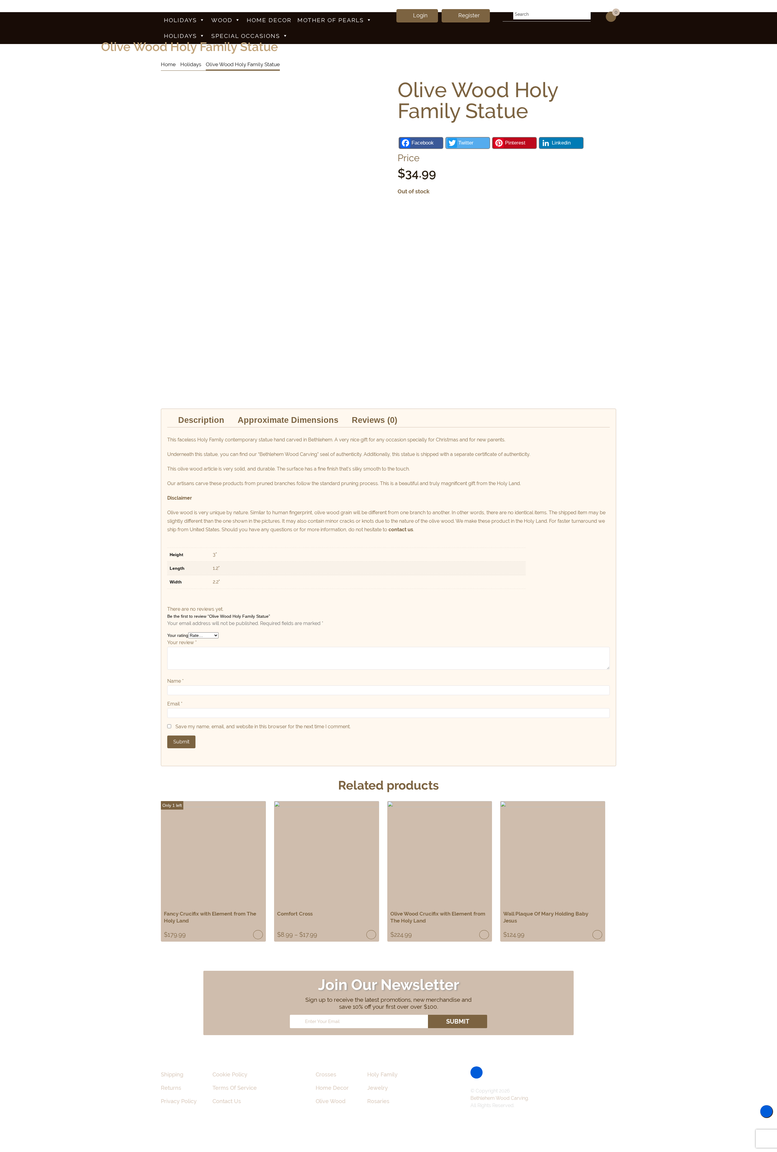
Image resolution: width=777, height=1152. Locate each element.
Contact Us (226, 1101)
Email (174, 704)
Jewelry (377, 1088)
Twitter (465, 143)
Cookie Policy (229, 1074)
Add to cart (258, 934)
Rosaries (378, 1101)
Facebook (423, 143)
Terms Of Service (234, 1088)
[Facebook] (476, 1072)
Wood (221, 20)
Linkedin (561, 143)
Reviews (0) (374, 420)
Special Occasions (245, 35)
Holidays (180, 20)
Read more (597, 934)
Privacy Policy (179, 1101)
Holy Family (382, 1074)
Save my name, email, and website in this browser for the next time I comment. (263, 726)
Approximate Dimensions (288, 420)
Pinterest (515, 143)
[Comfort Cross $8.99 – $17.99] (326, 853)
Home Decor (269, 20)
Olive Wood (330, 1101)
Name (175, 681)
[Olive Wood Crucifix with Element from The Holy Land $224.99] (439, 853)
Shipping (172, 1074)
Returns (171, 1088)
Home (168, 64)
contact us (400, 529)
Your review (182, 642)
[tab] (201, 420)
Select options (371, 934)
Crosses (326, 1074)
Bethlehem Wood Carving (499, 1098)
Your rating (177, 635)
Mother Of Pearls (330, 20)
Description (201, 420)
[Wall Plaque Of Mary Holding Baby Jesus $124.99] (552, 853)
